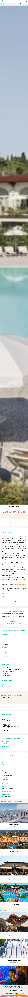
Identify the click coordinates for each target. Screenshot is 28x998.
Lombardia (11, 3)
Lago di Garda (18, 3)
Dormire (5, 3)
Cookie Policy (20, 993)
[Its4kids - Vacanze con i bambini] (2, 2)
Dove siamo (14, 706)
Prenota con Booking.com (14, 996)
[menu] (26, 1)
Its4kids (23, 614)
